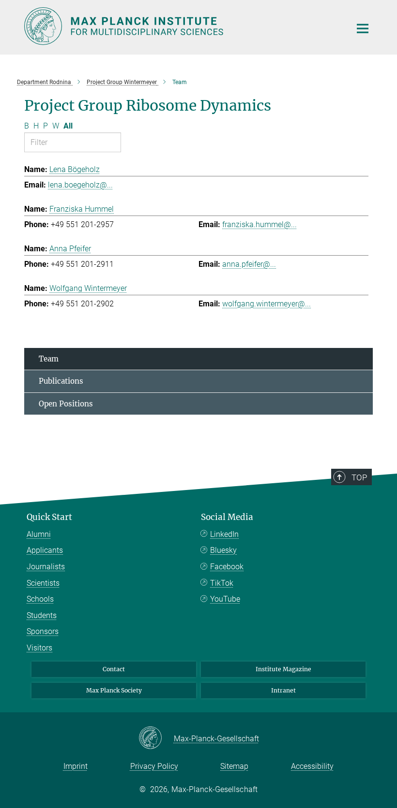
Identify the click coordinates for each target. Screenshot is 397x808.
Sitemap (234, 766)
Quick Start (49, 517)
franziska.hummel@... (259, 224)
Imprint (75, 766)
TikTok (221, 583)
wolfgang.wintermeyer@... (266, 303)
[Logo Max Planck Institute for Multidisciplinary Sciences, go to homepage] (181, 26)
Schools (40, 599)
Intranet (283, 690)
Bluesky (223, 550)
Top (359, 477)
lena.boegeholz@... (80, 184)
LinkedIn (224, 534)
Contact (114, 669)
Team (49, 358)
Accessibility (312, 766)
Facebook (227, 566)
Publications (61, 381)
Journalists (46, 566)
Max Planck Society (114, 690)
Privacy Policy (154, 766)
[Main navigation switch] (362, 28)
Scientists (43, 583)
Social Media (227, 517)
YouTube (225, 599)
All (68, 125)
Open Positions (66, 403)
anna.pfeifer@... (249, 264)
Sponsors (43, 631)
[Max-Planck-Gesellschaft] (156, 738)
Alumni (39, 534)
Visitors (39, 647)
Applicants (45, 550)
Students (42, 615)
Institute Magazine (283, 669)
